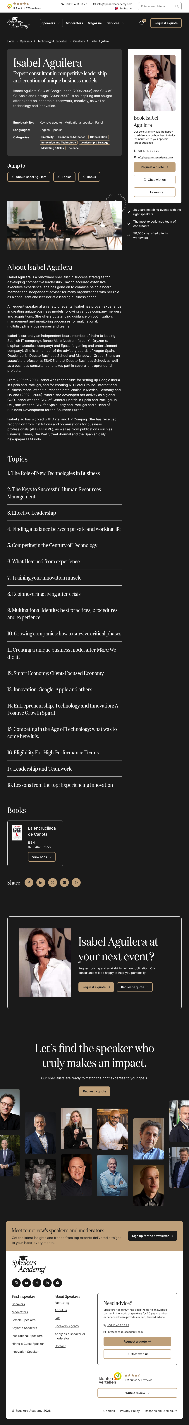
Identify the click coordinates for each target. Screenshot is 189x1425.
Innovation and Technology (58, 142)
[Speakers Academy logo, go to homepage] (18, 23)
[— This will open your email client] (64, 882)
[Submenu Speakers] (59, 23)
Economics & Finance (71, 136)
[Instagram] (16, 1282)
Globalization (98, 136)
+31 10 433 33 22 (76, 4)
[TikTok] (36, 1282)
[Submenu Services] (123, 23)
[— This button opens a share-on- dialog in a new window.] (29, 882)
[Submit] (177, 6)
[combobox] (155, 6)
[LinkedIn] (47, 1282)
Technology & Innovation (52, 41)
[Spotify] (57, 1282)
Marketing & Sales (52, 148)
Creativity (79, 41)
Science (74, 148)
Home (10, 41)
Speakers (26, 41)
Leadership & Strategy (94, 142)
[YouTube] (26, 1282)
